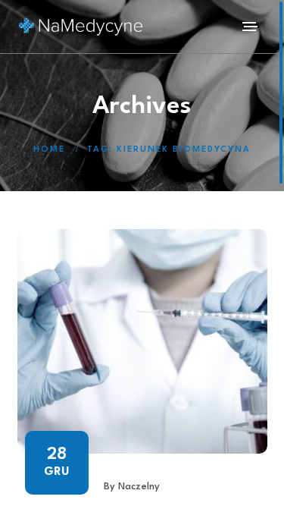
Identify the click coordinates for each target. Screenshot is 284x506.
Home (49, 150)
